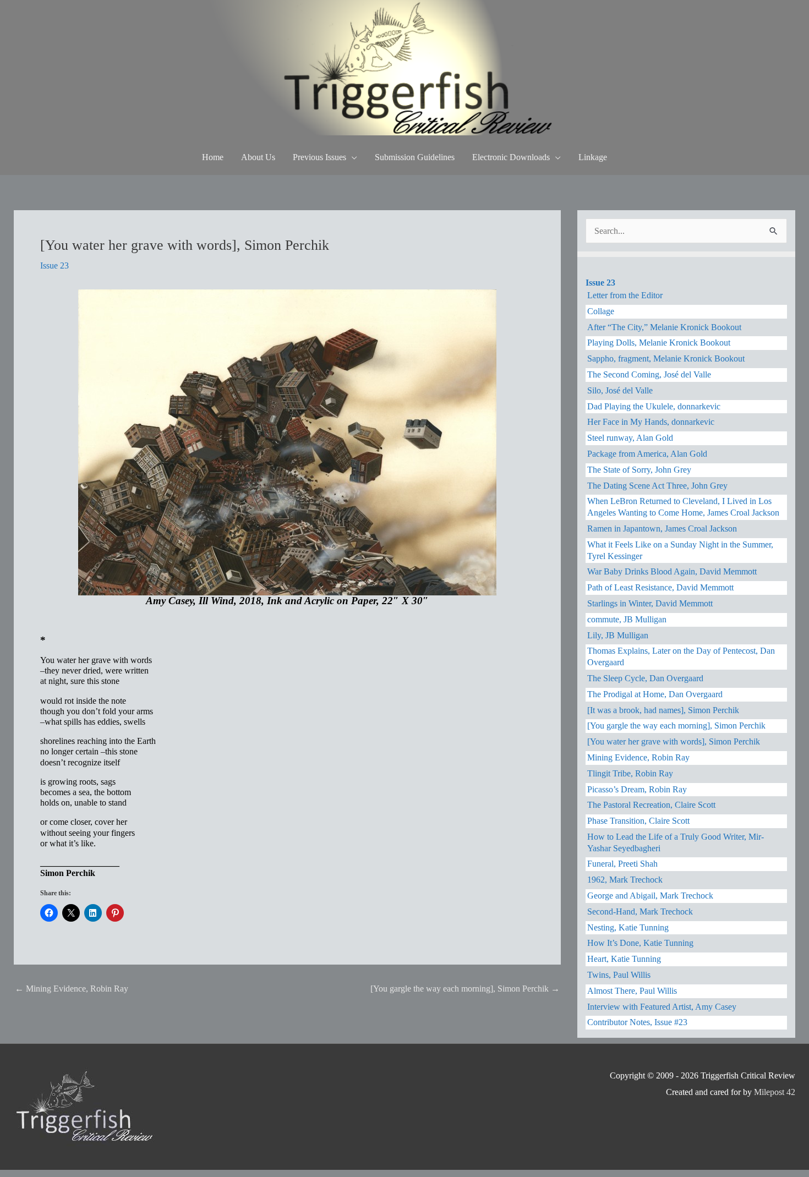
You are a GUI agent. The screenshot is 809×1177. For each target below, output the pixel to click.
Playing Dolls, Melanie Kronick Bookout (658, 342)
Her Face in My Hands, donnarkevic (650, 421)
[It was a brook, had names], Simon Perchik (663, 710)
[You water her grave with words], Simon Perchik (673, 741)
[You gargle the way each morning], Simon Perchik (465, 988)
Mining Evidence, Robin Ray (71, 988)
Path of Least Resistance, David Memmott (660, 587)
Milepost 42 (774, 1092)
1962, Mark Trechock (625, 879)
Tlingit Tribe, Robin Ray (630, 773)
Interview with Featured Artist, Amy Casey (661, 1006)
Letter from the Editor (625, 295)
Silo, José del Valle (620, 390)
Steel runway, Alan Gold (630, 437)
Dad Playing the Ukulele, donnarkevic (653, 406)
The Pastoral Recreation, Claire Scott (651, 804)
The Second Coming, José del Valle (649, 374)
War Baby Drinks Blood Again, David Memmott (672, 571)
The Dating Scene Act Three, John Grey (657, 485)
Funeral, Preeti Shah (622, 863)
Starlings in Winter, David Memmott (650, 603)
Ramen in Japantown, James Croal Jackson (662, 528)
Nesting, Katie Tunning (628, 927)
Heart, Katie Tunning (624, 959)
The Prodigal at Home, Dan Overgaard (655, 694)
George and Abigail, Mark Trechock (650, 895)
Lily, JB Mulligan (617, 635)
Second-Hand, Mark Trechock (640, 911)
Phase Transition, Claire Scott (638, 820)
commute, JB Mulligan (626, 619)
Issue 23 (54, 265)
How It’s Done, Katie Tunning (640, 943)
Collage (600, 311)
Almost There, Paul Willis (632, 990)
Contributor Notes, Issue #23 (637, 1022)
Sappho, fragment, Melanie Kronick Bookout (666, 358)
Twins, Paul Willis (619, 974)
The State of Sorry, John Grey (639, 469)
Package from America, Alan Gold (647, 453)
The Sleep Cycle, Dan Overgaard (645, 678)
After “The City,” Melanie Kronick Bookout (664, 327)
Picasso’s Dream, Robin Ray (637, 789)
